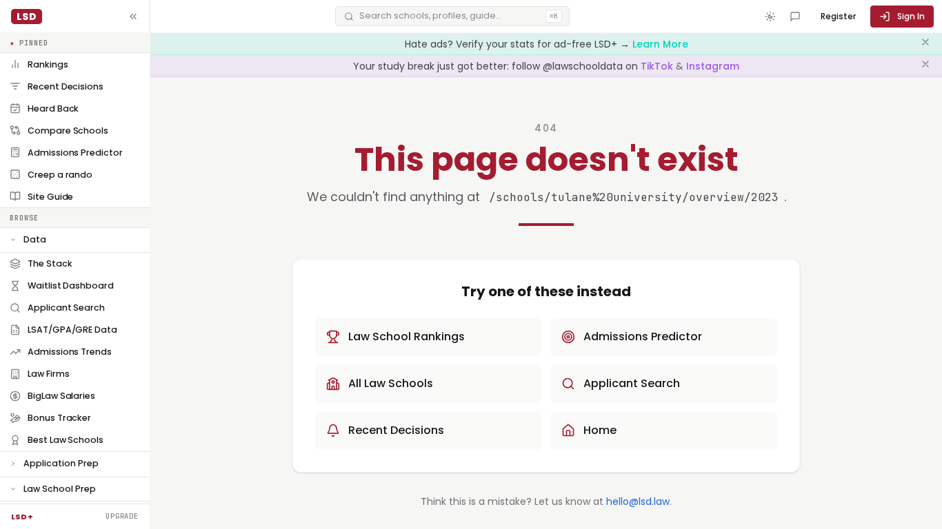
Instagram (712, 66)
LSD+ (22, 516)
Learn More (660, 44)
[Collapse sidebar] (133, 17)
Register (838, 16)
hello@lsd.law (638, 501)
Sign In (911, 16)
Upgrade (122, 516)
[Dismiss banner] (925, 44)
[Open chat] (795, 17)
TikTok (658, 66)
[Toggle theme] (770, 17)
